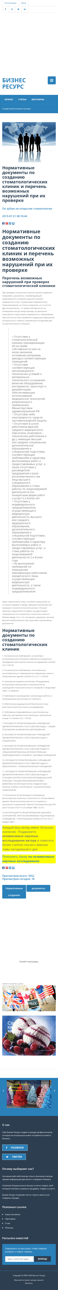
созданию (14, 895)
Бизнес (9, 99)
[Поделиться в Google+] (7, 223)
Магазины (38, 99)
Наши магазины (12, 1214)
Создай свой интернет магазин (16, 108)
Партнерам (10, 1218)
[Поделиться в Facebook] (3, 223)
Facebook (17, 1147)
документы (38, 888)
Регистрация (10, 3)
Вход (23, 3)
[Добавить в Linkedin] (10, 223)
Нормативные (14, 888)
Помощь (9, 1227)
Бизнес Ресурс (14, 83)
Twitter (17, 1156)
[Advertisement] (29, 41)
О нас (7, 1223)
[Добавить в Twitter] (13, 223)
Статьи (22, 99)
